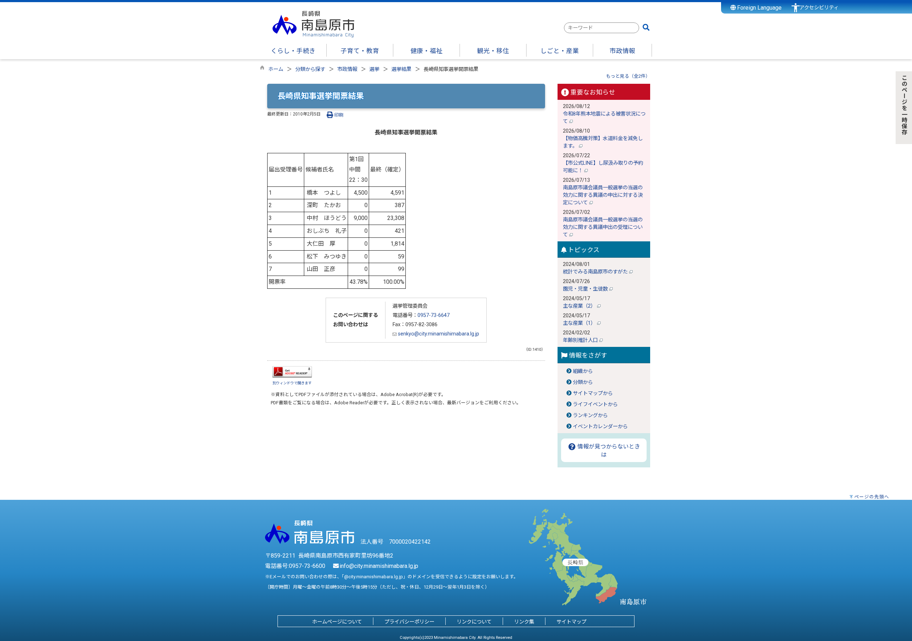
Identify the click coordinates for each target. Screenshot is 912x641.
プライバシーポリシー (409, 622)
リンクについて (474, 622)
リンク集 (524, 622)
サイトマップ (571, 622)
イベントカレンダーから (600, 427)
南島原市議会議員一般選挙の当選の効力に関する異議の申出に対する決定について (603, 195)
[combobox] (601, 28)
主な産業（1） (580, 323)
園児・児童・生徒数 (586, 289)
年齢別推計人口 (581, 340)
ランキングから (590, 415)
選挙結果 (401, 69)
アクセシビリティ (819, 8)
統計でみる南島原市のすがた (596, 272)
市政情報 (347, 69)
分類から (583, 382)
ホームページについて (337, 622)
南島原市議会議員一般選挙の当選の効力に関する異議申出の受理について (603, 227)
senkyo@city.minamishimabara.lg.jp (438, 334)
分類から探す (310, 69)
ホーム (275, 69)
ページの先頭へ (871, 496)
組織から (583, 371)
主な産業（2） (580, 306)
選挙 (374, 69)
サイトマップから (593, 393)
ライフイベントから (595, 404)
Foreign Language (759, 7)
